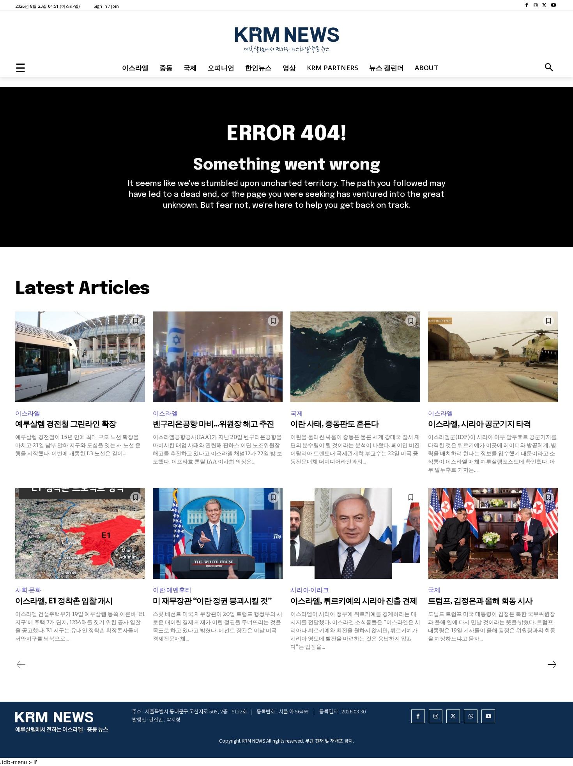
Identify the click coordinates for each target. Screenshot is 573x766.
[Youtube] (553, 5)
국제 (296, 413)
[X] (544, 5)
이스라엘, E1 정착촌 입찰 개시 (64, 601)
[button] (549, 68)
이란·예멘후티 (172, 590)
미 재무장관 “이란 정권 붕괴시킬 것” (212, 601)
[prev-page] (21, 664)
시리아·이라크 (309, 590)
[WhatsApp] (471, 716)
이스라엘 (27, 413)
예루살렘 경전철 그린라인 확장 (65, 424)
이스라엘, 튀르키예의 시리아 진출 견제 (353, 601)
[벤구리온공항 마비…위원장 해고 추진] (218, 356)
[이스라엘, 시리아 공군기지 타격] (493, 356)
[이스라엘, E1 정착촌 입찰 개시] (80, 533)
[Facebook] (526, 5)
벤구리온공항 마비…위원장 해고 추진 (213, 424)
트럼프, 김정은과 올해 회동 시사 (480, 601)
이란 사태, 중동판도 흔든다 (334, 424)
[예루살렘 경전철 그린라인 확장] (80, 356)
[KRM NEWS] (286, 38)
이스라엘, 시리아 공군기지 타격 (479, 424)
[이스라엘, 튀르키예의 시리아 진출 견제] (355, 533)
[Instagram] (535, 5)
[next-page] (551, 664)
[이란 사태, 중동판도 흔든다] (355, 356)
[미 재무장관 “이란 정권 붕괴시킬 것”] (218, 533)
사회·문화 (28, 590)
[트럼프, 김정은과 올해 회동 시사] (493, 533)
